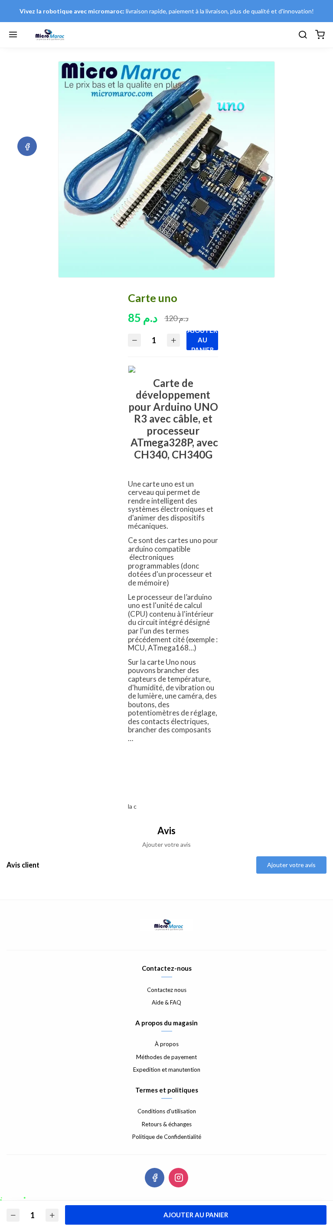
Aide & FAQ (166, 1002)
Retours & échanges (167, 1124)
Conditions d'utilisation (166, 1111)
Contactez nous (166, 989)
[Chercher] (302, 35)
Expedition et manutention (166, 1069)
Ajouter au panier (202, 340)
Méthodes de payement (166, 1056)
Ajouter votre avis (291, 864)
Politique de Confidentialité (166, 1136)
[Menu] (13, 35)
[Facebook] (27, 146)
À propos (167, 1043)
